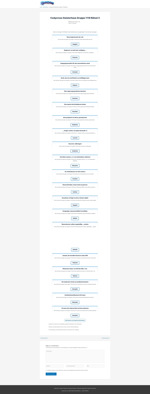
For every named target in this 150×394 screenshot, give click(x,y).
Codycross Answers (72, 388)
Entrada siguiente (106, 338)
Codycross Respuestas (82, 388)
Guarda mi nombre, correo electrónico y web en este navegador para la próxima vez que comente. (67, 370)
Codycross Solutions (91, 388)
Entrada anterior (44, 338)
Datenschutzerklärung (76, 390)
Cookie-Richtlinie (85, 390)
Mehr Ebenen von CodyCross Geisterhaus (75, 320)
